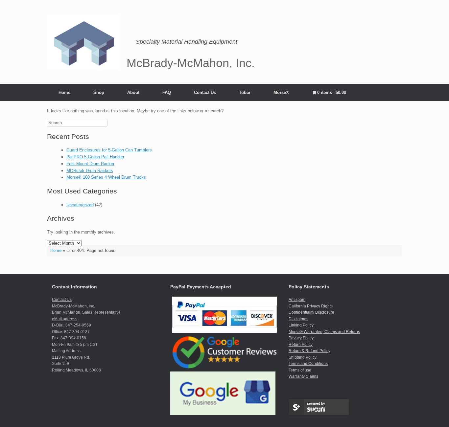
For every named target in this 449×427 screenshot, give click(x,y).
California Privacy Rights (311, 306)
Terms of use (300, 370)
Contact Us (205, 92)
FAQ (166, 92)
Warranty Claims (303, 376)
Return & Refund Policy (309, 350)
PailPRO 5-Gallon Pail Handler (95, 156)
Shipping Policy (303, 357)
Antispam (297, 299)
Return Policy (301, 344)
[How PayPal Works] (224, 331)
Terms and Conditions (308, 363)
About (133, 92)
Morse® (281, 92)
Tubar (244, 92)
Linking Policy (301, 325)
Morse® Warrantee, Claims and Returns (324, 331)
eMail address (64, 319)
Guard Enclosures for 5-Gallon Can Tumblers (109, 149)
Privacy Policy (301, 338)
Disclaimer (298, 319)
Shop (98, 92)
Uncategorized (80, 204)
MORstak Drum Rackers (89, 170)
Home (64, 92)
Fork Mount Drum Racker (90, 163)
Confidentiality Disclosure (311, 312)
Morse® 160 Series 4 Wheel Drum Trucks (106, 177)
